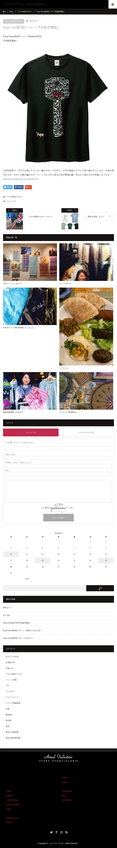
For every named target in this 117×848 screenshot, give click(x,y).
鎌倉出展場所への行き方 (13, 412)
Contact (9, 822)
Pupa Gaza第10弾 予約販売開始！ (17, 623)
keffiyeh (9, 796)
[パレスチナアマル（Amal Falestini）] (54, 4)
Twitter (51, 831)
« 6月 (27, 579)
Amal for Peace (12, 818)
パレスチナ (10, 691)
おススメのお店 (12, 657)
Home (64, 778)
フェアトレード (12, 697)
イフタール (63, 368)
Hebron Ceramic (13, 805)
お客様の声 (10, 662)
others (8, 809)
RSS (66, 831)
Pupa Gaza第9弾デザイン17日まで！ (18, 638)
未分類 (8, 720)
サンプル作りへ (65, 283)
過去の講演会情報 (13, 738)
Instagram (61, 831)
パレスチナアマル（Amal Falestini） (64, 843)
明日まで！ (7, 608)
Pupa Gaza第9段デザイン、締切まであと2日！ (22, 630)
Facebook (56, 831)
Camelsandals (12, 800)
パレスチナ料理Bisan (68, 412)
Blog (11, 11)
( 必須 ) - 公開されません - (18, 462)
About (64, 782)
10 (11, 554)
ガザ (7, 686)
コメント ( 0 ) (31, 432)
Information (67, 800)
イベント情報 (11, 680)
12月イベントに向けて (12, 283)
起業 (7, 726)
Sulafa (8, 791)
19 (43, 560)
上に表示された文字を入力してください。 (58, 508)
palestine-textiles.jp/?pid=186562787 (20, 179)
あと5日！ (7, 615)
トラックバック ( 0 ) (86, 432)
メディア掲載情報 (13, 703)
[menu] (112, 4)
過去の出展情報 (12, 732)
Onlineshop (67, 791)
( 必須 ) (10, 454)
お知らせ (9, 668)
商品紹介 (9, 715)
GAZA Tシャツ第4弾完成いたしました (18, 328)
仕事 (7, 709)
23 (106, 560)
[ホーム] (4, 9)
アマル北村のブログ (13, 21)
